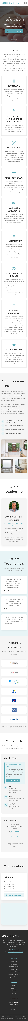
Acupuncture (14, 964)
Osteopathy (14, 961)
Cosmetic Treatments (14, 974)
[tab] (11, 39)
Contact (14, 991)
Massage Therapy (14, 966)
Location (14, 993)
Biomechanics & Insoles (14, 972)
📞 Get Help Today (14, 33)
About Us (14, 985)
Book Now (14, 1010)
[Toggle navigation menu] (25, 3)
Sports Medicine (14, 977)
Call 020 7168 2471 (13, 780)
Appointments (14, 988)
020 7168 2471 (12, 789)
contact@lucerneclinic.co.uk (16, 798)
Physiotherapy (14, 969)
